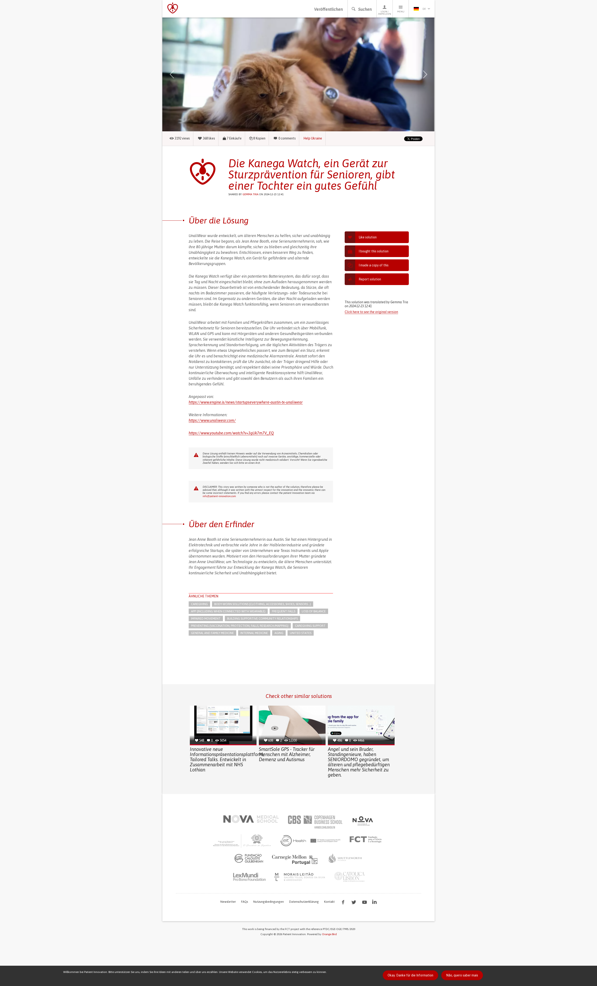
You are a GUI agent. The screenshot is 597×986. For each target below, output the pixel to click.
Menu (400, 11)
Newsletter (228, 901)
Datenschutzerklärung (304, 901)
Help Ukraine (312, 138)
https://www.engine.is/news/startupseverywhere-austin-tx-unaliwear (246, 402)
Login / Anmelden (384, 12)
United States (300, 633)
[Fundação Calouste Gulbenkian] (249, 858)
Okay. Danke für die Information (410, 975)
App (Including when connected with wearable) (228, 611)
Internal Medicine (254, 633)
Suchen (365, 9)
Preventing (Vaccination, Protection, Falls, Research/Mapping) (239, 625)
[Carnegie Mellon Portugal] (295, 859)
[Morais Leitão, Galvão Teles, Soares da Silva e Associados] (300, 877)
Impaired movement (206, 618)
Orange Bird (329, 934)
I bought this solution (374, 251)
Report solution (370, 279)
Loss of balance (314, 611)
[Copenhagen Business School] (315, 822)
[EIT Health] (311, 841)
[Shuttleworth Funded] (345, 858)
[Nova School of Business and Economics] (362, 821)
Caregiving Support (310, 625)
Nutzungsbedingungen (268, 901)
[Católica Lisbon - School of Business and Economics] (349, 877)
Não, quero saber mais (462, 975)
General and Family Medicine (212, 633)
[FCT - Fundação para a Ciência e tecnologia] (367, 839)
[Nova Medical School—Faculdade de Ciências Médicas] (251, 819)
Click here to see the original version (371, 312)
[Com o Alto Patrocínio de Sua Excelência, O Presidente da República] (242, 841)
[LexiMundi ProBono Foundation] (249, 877)
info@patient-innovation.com (219, 496)
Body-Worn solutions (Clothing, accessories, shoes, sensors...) (262, 604)
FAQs (244, 901)
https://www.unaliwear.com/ (212, 420)
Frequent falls (283, 611)
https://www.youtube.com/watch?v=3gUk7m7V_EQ (231, 433)
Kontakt (329, 901)
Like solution (368, 237)
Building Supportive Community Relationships (262, 618)
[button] (178, 74)
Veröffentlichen (328, 9)
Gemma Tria (250, 194)
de (424, 8)
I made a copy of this (374, 265)
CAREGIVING (199, 604)
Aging (278, 633)
